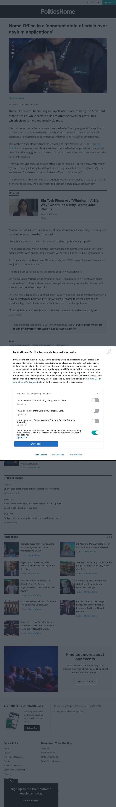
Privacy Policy (75, 454)
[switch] (95, 400)
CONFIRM (36, 444)
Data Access (58, 454)
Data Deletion (40, 454)
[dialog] (58, 403)
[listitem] (58, 393)
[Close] (110, 352)
